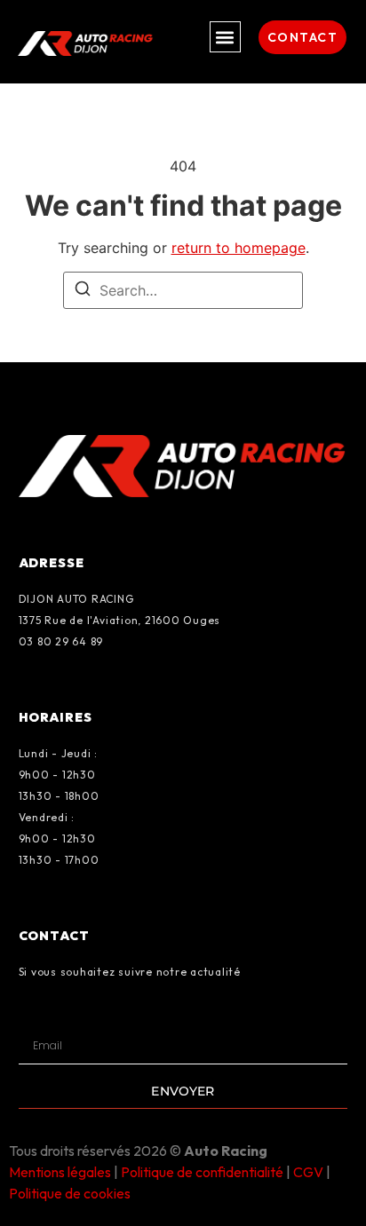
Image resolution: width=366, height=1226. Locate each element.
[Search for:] (183, 290)
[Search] (83, 291)
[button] (225, 36)
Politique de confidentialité (202, 1172)
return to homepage (238, 248)
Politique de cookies (70, 1193)
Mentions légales (60, 1172)
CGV (308, 1172)
